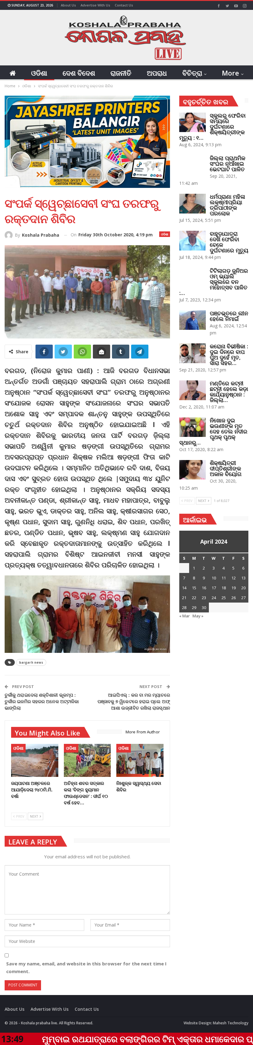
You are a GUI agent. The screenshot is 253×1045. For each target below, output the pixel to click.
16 (204, 588)
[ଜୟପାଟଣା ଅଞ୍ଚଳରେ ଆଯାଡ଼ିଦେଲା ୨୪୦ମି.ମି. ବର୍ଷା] (34, 760)
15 (194, 588)
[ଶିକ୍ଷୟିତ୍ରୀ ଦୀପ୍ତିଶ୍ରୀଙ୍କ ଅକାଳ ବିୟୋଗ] (192, 470)
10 (214, 578)
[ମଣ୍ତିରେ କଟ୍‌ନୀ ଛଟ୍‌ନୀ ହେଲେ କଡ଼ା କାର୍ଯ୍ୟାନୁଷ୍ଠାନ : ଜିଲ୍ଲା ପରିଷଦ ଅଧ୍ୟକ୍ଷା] (192, 390)
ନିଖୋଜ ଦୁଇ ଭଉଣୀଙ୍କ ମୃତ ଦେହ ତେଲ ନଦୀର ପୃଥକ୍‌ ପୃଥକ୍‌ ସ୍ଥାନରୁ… (213, 431)
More (230, 72)
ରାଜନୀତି (120, 72)
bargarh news (31, 662)
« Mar (184, 616)
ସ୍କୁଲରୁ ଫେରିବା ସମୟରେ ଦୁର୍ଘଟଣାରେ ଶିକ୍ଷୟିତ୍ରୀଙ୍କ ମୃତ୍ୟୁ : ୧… (212, 126)
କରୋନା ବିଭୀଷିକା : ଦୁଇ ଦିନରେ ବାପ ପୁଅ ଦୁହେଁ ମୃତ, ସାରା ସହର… (229, 354)
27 (243, 597)
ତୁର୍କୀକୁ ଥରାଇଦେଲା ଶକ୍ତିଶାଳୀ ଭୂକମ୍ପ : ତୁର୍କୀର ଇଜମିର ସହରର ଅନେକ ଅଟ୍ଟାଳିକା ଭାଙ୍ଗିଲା (42, 701)
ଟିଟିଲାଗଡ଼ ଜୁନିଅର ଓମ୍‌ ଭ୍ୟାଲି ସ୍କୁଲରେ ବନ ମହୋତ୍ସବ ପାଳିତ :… (213, 281)
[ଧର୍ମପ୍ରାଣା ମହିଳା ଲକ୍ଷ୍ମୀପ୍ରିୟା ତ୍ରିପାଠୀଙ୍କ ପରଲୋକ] (192, 204)
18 (224, 588)
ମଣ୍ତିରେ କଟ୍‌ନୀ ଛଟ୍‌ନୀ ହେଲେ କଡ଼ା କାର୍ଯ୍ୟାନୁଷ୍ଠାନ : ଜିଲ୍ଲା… (229, 391)
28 (184, 607)
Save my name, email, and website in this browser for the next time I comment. (86, 967)
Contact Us (124, 5)
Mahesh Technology (230, 1023)
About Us (68, 5)
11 (224, 578)
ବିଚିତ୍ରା (192, 72)
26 (233, 597)
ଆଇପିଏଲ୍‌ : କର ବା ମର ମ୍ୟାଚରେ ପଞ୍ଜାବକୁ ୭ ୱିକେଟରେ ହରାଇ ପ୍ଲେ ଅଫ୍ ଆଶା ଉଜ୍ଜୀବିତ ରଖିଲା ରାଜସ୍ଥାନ (133, 701)
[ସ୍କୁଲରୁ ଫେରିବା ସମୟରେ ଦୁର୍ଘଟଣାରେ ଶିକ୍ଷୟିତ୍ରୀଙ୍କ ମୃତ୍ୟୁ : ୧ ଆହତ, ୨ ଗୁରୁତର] (192, 122)
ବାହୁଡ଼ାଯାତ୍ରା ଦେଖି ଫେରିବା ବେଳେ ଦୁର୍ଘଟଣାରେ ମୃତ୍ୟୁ (229, 242)
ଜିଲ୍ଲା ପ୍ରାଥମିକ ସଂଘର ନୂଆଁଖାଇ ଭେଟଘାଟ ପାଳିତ (227, 163)
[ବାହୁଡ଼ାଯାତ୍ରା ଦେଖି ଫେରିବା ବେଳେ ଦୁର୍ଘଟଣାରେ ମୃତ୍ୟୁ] (192, 241)
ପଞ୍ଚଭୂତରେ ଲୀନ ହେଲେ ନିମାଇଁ (229, 315)
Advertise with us (95, 5)
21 (184, 597)
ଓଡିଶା (39, 72)
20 (243, 588)
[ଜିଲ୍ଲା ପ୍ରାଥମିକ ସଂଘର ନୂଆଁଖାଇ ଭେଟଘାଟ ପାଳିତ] (192, 165)
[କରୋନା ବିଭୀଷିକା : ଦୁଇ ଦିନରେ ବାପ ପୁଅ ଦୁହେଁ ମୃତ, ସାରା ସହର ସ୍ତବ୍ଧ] (192, 353)
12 (233, 578)
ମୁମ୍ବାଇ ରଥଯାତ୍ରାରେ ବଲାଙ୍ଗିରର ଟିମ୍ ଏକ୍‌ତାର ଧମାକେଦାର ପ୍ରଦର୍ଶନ (121, 1039)
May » (198, 616)
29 (194, 607)
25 (224, 597)
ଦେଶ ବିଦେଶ (79, 72)
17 (214, 588)
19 (233, 588)
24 (214, 597)
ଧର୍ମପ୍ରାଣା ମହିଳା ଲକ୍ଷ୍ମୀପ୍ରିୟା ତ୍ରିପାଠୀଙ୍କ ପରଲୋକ (227, 205)
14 (184, 588)
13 (243, 578)
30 (204, 607)
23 (204, 597)
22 (194, 597)
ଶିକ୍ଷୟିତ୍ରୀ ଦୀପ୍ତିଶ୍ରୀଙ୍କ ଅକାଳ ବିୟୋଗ (226, 468)
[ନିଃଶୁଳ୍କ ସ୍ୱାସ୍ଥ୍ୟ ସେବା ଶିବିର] (140, 760)
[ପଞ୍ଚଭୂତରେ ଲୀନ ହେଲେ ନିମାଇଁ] (192, 320)
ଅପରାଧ (157, 72)
